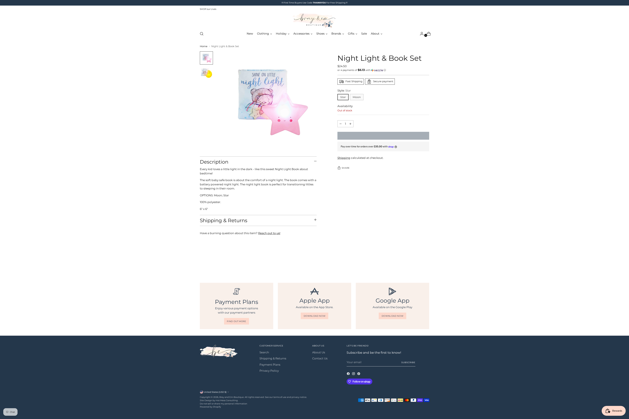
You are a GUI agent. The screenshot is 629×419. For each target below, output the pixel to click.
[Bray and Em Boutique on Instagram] (354, 374)
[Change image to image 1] (206, 58)
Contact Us (319, 358)
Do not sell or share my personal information (223, 403)
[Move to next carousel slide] (426, 265)
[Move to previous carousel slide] (419, 265)
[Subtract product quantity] (340, 124)
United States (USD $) (215, 392)
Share (346, 168)
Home (203, 46)
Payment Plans (269, 364)
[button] (383, 70)
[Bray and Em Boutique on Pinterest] (359, 374)
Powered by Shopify (210, 406)
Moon (357, 97)
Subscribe (408, 362)
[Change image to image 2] (206, 73)
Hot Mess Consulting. (227, 400)
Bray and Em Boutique (231, 397)
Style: (344, 90)
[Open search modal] (201, 33)
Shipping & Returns (272, 358)
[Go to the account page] (420, 33)
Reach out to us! (269, 233)
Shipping (343, 158)
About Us (318, 352)
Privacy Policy (269, 370)
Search (264, 352)
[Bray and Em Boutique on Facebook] (349, 374)
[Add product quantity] (350, 124)
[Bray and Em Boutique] (314, 20)
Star (343, 97)
